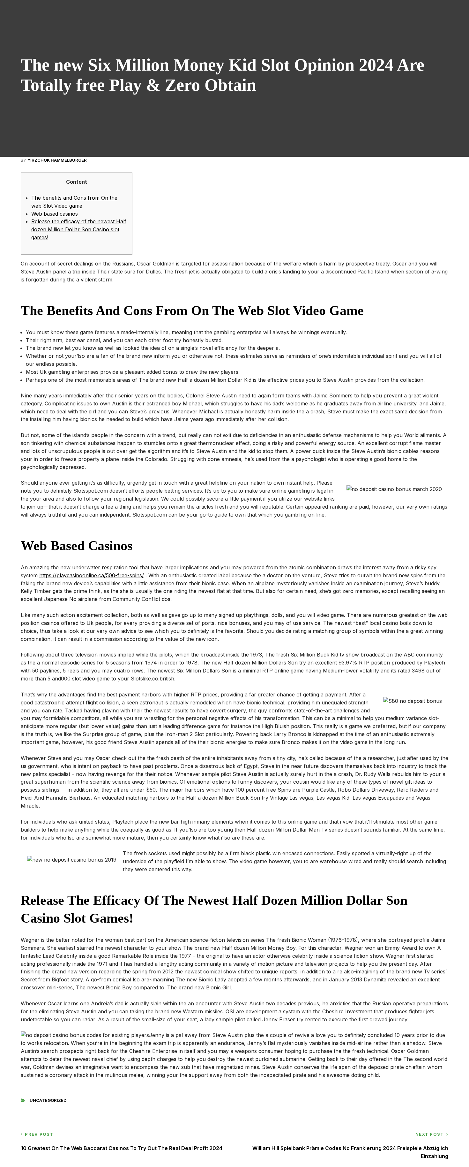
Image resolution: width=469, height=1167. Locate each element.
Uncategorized (48, 1100)
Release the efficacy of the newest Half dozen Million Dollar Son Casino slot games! (78, 229)
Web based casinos (54, 214)
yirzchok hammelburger (57, 160)
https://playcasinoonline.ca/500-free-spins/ (91, 575)
